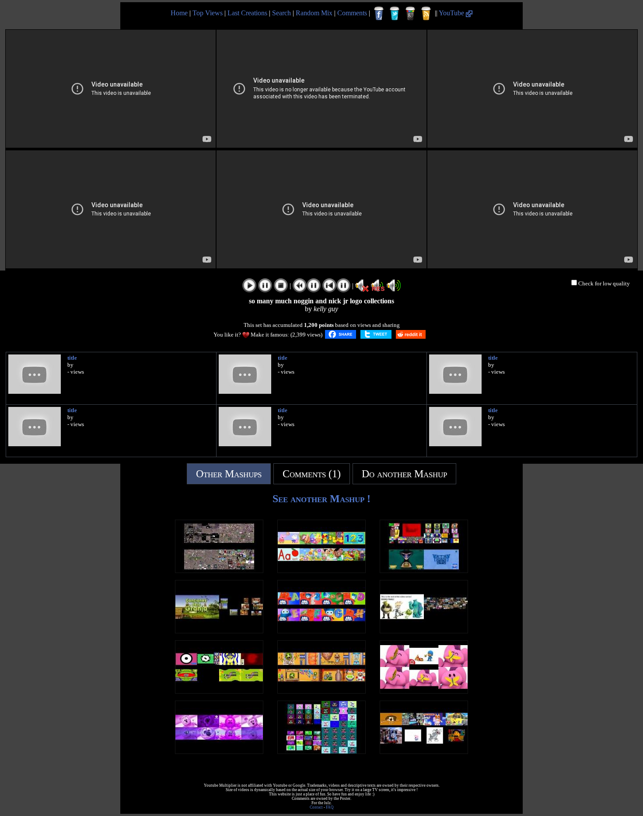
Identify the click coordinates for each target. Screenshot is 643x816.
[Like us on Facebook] (379, 14)
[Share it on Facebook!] (340, 334)
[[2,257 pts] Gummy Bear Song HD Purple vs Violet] (219, 751)
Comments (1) (312, 473)
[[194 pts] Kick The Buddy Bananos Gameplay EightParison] (321, 691)
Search (281, 13)
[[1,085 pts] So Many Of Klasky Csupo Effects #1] (424, 570)
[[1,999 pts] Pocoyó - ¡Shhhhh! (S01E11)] (424, 691)
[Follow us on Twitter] (395, 14)
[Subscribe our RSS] (426, 14)
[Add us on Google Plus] (410, 14)
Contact (316, 807)
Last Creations (247, 13)
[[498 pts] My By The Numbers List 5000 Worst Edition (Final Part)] (424, 751)
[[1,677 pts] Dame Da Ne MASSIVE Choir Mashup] (219, 570)
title (72, 357)
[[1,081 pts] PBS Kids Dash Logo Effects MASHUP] (219, 691)
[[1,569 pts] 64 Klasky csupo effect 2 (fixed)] (321, 751)
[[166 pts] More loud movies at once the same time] (424, 631)
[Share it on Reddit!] (411, 334)
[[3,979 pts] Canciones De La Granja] (219, 631)
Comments (352, 13)
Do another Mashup (404, 473)
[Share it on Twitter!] (375, 334)
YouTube (452, 13)
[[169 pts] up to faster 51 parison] (321, 570)
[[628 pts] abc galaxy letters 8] (321, 631)
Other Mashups (229, 473)
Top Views (207, 13)
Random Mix (314, 13)
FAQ (330, 807)
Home (179, 13)
